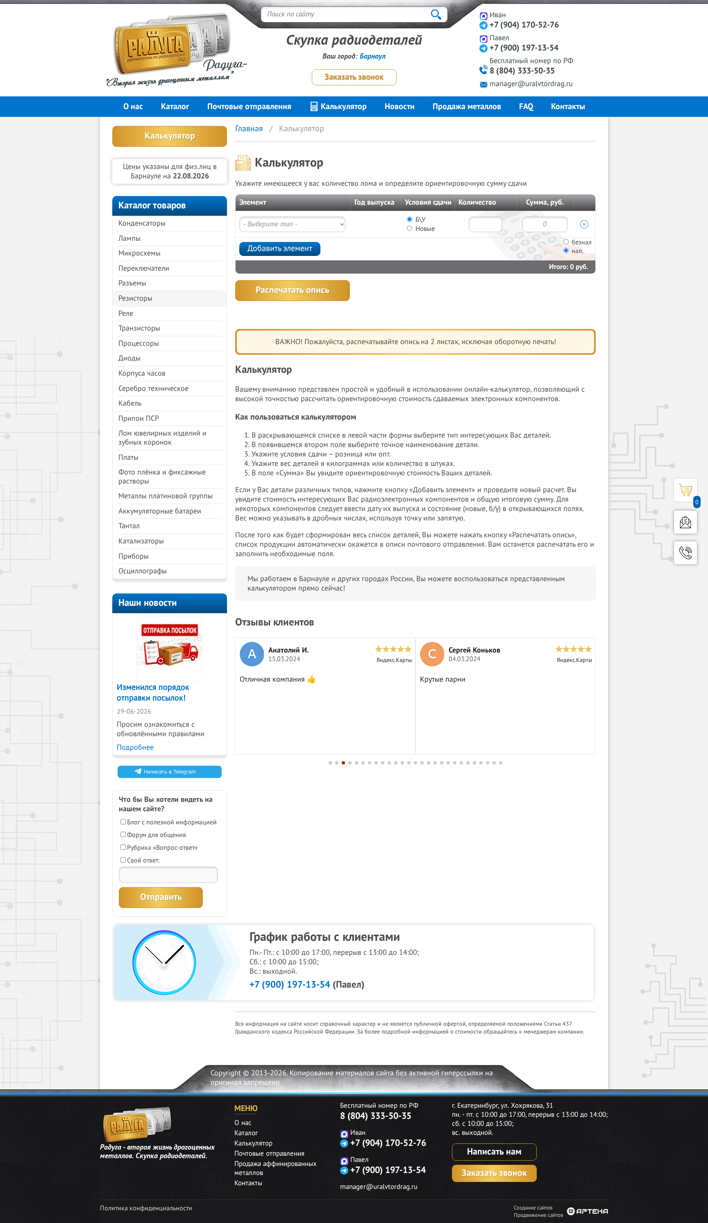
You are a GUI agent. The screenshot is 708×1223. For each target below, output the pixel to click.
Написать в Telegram (170, 772)
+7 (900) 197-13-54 (524, 48)
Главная (249, 129)
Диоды (129, 358)
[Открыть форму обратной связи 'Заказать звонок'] (685, 553)
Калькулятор (343, 107)
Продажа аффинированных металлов (275, 1168)
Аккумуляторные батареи (159, 511)
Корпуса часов (142, 373)
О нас (133, 107)
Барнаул (373, 56)
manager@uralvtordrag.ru (531, 84)
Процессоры (138, 343)
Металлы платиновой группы (165, 496)
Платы (128, 457)
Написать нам (494, 1151)
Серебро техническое (153, 388)
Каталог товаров (152, 205)
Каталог (175, 107)
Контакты (568, 107)
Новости (400, 107)
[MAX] (483, 15)
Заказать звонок (354, 77)
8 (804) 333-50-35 (522, 71)
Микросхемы (139, 253)
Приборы (133, 556)
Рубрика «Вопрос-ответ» (162, 847)
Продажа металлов (467, 107)
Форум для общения (156, 835)
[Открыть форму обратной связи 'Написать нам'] (685, 522)
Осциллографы (142, 571)
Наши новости (147, 602)
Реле (125, 313)
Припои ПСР (138, 418)
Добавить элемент (279, 248)
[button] (330, 762)
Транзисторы (139, 328)
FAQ (526, 107)
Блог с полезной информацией (172, 822)
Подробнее (135, 747)
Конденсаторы (142, 223)
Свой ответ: (143, 860)
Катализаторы (141, 541)
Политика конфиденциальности (146, 1208)
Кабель (129, 403)
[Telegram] (483, 25)
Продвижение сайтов (538, 1215)
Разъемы (132, 283)
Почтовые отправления (249, 107)
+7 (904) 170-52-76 (524, 25)
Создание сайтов (533, 1208)
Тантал (129, 526)
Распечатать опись (292, 290)
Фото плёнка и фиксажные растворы (162, 477)
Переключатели (143, 268)
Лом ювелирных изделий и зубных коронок (162, 438)
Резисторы (135, 298)
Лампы (129, 238)
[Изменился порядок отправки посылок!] (169, 649)
